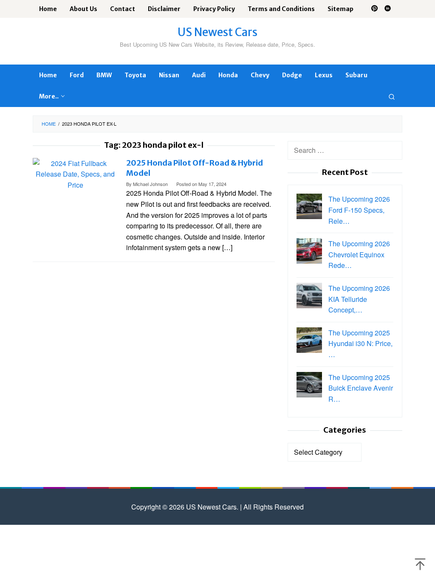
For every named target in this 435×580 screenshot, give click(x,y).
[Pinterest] (374, 9)
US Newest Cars (217, 32)
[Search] (391, 96)
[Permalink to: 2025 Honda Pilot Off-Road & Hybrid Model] (75, 173)
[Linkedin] (387, 9)
